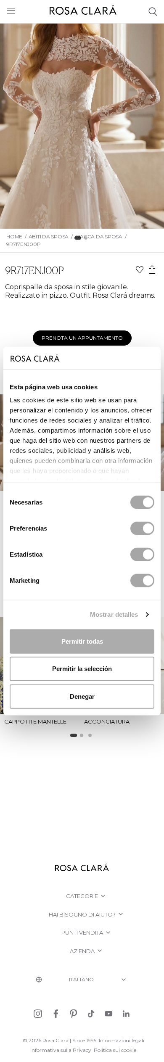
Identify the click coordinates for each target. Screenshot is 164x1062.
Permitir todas (82, 641)
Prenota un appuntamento (82, 338)
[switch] (142, 528)
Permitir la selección (82, 668)
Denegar (82, 696)
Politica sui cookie (115, 1050)
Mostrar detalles (114, 614)
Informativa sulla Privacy (60, 1050)
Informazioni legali (121, 1040)
